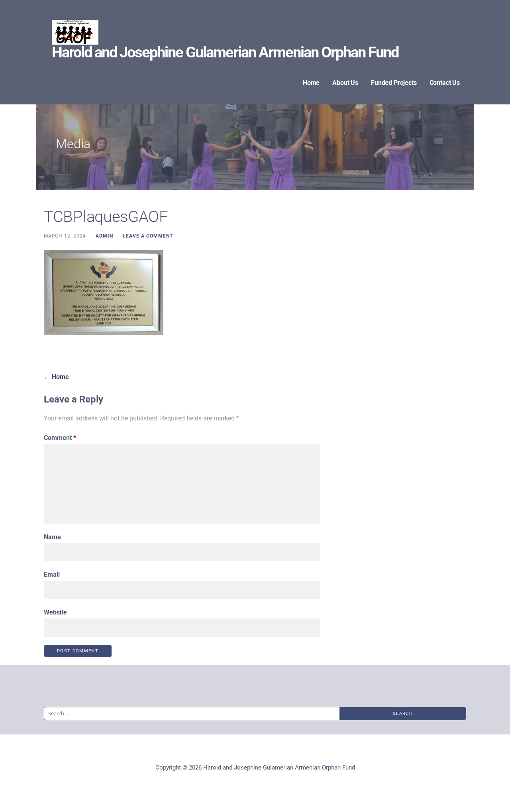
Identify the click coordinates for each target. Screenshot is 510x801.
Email (52, 574)
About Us (345, 82)
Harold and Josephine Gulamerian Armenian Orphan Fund (225, 52)
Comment (60, 438)
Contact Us (445, 82)
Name (52, 537)
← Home (56, 377)
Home (311, 82)
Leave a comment (148, 236)
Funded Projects (394, 82)
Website (55, 612)
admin (104, 236)
